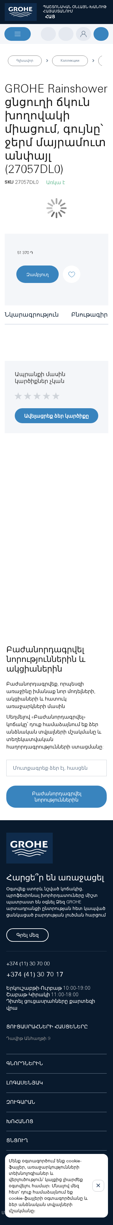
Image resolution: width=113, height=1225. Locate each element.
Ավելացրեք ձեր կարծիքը (56, 415)
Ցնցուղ (17, 1140)
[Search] (48, 34)
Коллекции (70, 60)
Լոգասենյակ (24, 1083)
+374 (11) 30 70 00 (28, 964)
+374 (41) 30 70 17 (34, 974)
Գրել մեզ (27, 935)
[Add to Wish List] (71, 268)
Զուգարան (20, 1102)
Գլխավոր (24, 60)
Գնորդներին (24, 1063)
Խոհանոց (19, 1121)
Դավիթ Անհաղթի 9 (28, 1038)
